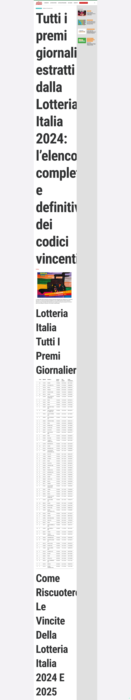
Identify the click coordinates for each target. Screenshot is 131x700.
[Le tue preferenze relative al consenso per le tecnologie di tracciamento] (129, 698)
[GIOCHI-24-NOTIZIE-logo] (39, 3)
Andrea (37, 269)
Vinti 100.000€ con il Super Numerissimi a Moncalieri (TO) (91, 22)
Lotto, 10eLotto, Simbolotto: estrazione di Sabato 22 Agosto (91, 31)
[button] (95, 2)
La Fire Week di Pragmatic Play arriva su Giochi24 (91, 13)
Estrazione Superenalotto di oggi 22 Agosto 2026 (91, 43)
